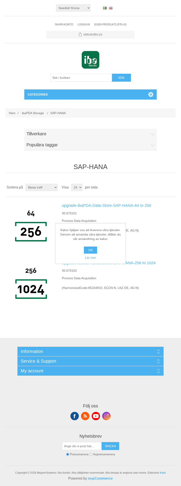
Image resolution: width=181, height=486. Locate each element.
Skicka (110, 446)
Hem (12, 113)
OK (90, 250)
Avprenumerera (104, 454)
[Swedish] (104, 7)
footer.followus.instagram (106, 416)
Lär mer (90, 257)
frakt (163, 472)
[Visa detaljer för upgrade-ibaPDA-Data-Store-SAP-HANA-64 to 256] (31, 225)
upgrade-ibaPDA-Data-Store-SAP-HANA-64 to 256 (106, 205)
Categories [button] (38, 94)
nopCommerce (100, 478)
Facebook (74, 416)
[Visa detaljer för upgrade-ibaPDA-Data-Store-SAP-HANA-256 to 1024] (31, 282)
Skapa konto (64, 24)
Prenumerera (79, 454)
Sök (121, 77)
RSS (85, 416)
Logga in (83, 24)
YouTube (96, 416)
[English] (110, 7)
